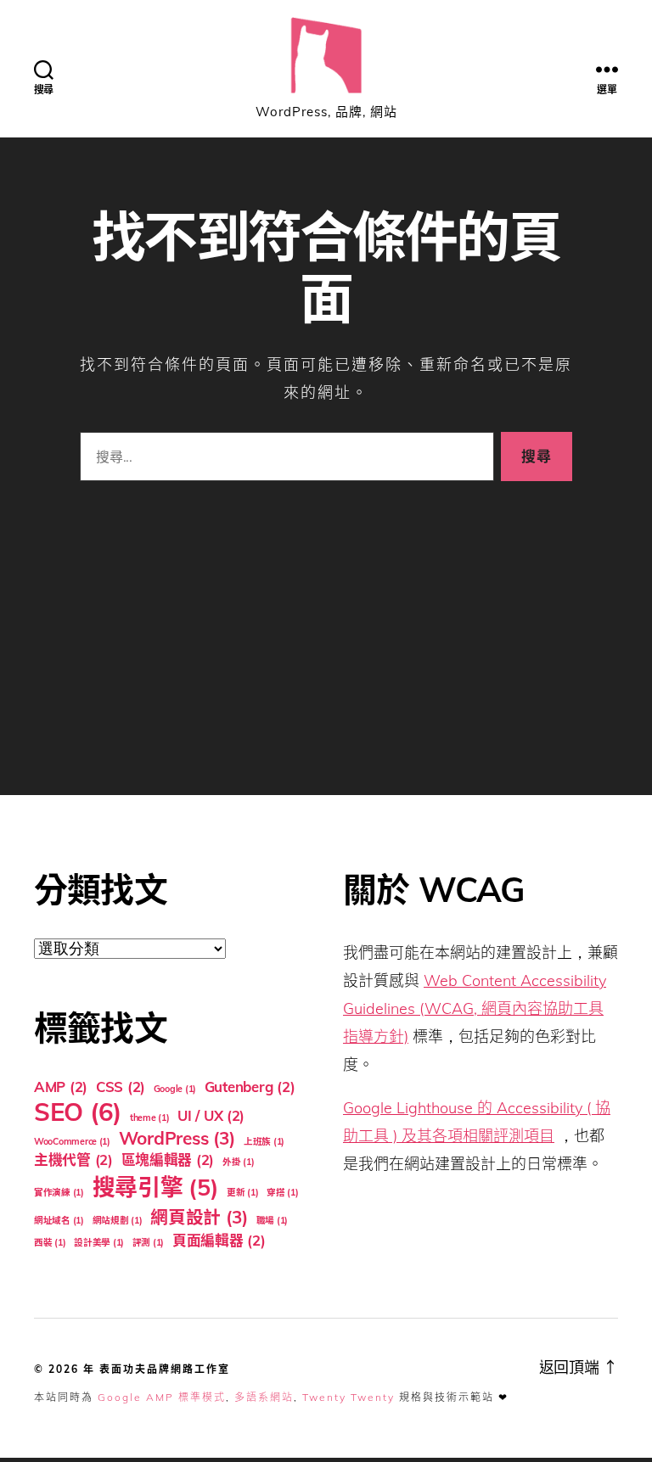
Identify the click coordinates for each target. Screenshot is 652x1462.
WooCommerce (72, 1141)
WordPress (177, 1138)
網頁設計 (199, 1217)
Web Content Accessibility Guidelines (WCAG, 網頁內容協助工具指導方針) (474, 1008)
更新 (242, 1192)
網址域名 (59, 1220)
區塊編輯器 (168, 1159)
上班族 (264, 1141)
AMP (60, 1086)
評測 (148, 1242)
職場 (272, 1220)
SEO (77, 1111)
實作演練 (59, 1192)
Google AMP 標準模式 (162, 1397)
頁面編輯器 (219, 1240)
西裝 (49, 1242)
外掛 (238, 1162)
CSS (120, 1086)
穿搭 (282, 1192)
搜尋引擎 (156, 1187)
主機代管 (73, 1159)
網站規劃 (118, 1220)
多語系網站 (264, 1397)
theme (150, 1117)
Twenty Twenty (348, 1397)
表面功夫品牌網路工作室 (164, 1369)
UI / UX (210, 1115)
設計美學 (99, 1242)
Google (175, 1089)
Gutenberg (250, 1086)
